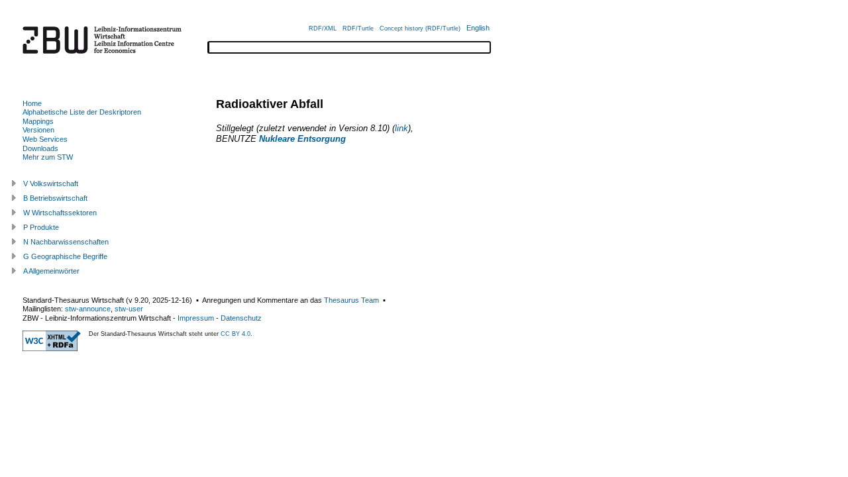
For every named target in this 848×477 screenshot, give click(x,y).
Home (32, 103)
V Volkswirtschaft (50, 183)
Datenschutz (241, 318)
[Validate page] (52, 348)
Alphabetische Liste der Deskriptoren (82, 112)
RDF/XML (323, 28)
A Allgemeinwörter (51, 271)
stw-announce (88, 309)
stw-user (129, 309)
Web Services (45, 139)
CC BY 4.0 (235, 334)
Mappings (38, 121)
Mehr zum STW (48, 157)
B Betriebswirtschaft (55, 198)
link (401, 128)
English (478, 28)
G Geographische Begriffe (65, 256)
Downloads (40, 148)
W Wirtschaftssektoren (60, 213)
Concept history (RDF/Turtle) (420, 28)
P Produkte (41, 227)
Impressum (196, 318)
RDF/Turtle (358, 28)
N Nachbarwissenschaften (66, 242)
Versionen (38, 130)
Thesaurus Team (351, 300)
